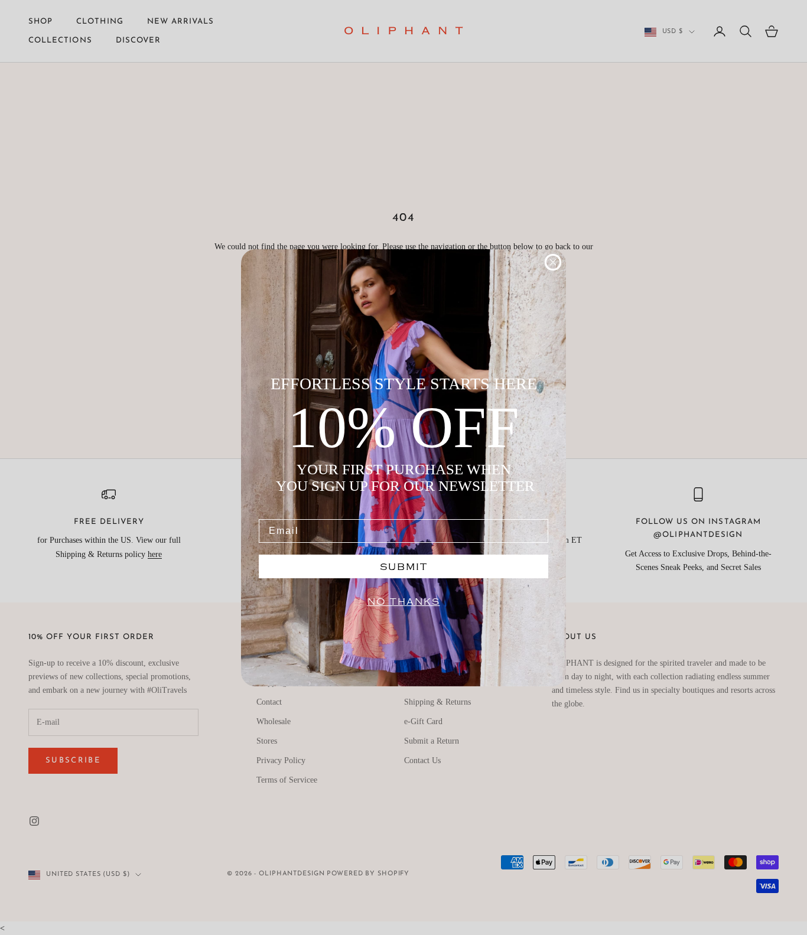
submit (404, 566)
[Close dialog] (553, 262)
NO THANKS (403, 602)
